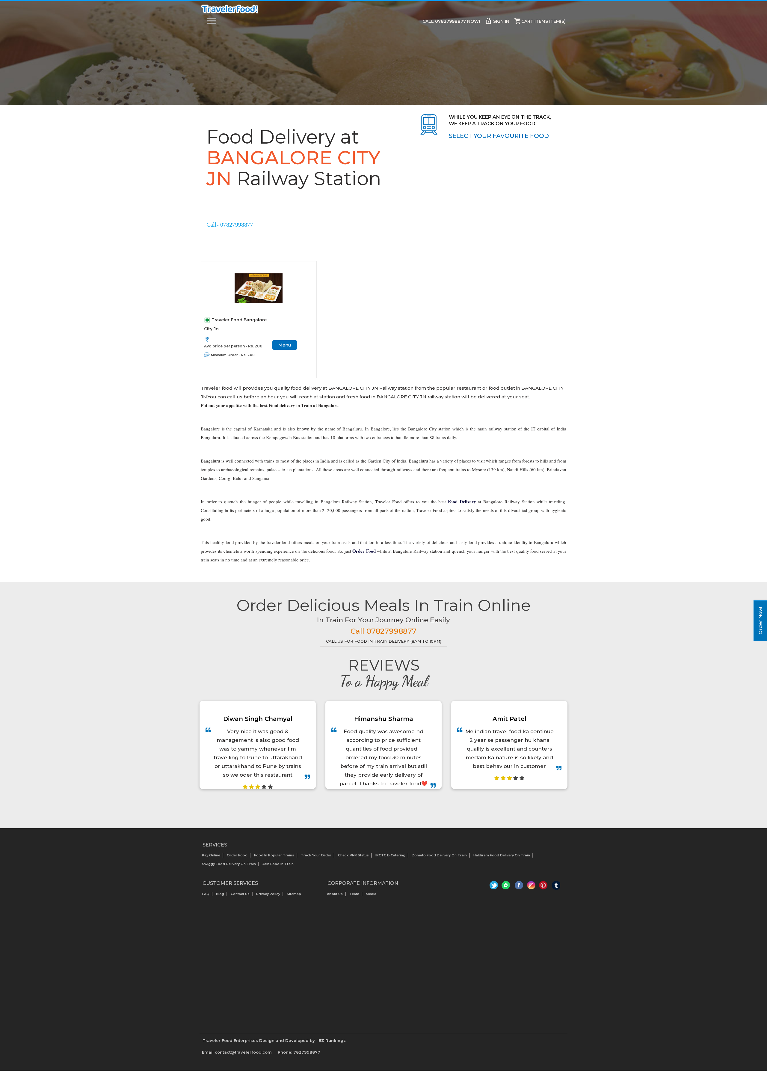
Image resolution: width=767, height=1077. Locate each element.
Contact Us (240, 894)
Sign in (497, 21)
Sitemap (294, 894)
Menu (284, 345)
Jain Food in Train (278, 864)
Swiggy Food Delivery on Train (229, 864)
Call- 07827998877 (229, 224)
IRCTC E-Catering (390, 855)
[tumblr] (555, 887)
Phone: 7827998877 (299, 1052)
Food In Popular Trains (274, 855)
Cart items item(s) (540, 21)
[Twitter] (494, 887)
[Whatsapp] (506, 887)
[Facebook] (519, 887)
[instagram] (531, 887)
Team (354, 894)
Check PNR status (353, 855)
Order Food (237, 855)
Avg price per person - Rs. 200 (233, 346)
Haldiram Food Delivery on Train (501, 855)
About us (335, 894)
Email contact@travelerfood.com (237, 1052)
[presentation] (377, 804)
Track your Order (316, 855)
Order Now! (760, 620)
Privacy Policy (268, 894)
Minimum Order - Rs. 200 (233, 355)
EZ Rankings (332, 1040)
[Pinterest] (543, 887)
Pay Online (211, 855)
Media (371, 894)
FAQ (205, 894)
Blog (220, 894)
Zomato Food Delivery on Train (439, 855)
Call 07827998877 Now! (451, 21)
